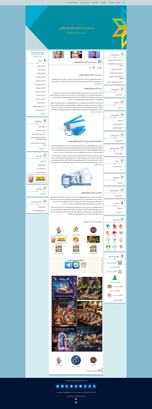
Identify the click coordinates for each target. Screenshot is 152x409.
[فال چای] (89, 339)
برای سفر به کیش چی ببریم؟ (38, 134)
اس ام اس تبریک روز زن (116, 69)
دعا (121, 170)
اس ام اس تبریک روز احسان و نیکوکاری (116, 77)
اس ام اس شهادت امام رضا (116, 73)
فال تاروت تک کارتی (40, 77)
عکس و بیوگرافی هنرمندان (39, 210)
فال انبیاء (120, 107)
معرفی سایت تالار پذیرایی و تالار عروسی (38, 144)
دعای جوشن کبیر (118, 166)
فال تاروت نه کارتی (40, 95)
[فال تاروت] (89, 289)
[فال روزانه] (64, 289)
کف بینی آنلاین (119, 140)
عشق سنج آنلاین (118, 195)
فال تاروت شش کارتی (40, 91)
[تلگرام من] (89, 386)
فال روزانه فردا (41, 206)
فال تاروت (110, 2)
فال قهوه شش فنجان (117, 127)
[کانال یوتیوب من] (62, 386)
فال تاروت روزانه (41, 66)
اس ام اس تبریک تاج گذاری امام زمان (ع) (116, 64)
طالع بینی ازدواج (118, 153)
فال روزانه (103, 2)
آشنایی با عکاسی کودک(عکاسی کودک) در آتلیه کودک (38, 138)
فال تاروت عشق (41, 102)
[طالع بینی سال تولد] (115, 279)
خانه (124, 2)
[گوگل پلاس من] (67, 386)
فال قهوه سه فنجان (117, 124)
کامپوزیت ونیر (42, 126)
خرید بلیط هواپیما (98, 83)
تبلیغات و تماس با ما (72, 2)
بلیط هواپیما (70, 99)
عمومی (91, 371)
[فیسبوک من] (85, 386)
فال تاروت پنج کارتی (40, 88)
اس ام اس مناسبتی (84, 2)
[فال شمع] (64, 314)
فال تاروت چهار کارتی (40, 84)
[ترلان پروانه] (76, 55)
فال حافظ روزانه (41, 165)
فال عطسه (42, 194)
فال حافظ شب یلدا (41, 168)
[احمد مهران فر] (94, 55)
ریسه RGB (119, 208)
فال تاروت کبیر (41, 69)
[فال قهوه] (89, 314)
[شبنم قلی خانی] (58, 55)
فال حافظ (118, 2)
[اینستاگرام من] (80, 386)
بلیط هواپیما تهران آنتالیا (68, 203)
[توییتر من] (71, 386)
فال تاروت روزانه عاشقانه (39, 106)
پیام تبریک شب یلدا (40, 172)
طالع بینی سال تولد (118, 300)
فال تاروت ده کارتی (40, 99)
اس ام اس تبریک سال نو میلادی (115, 60)
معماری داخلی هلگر (40, 130)
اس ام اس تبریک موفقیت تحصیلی (114, 82)
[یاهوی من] (94, 386)
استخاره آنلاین (95, 2)
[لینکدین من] (57, 386)
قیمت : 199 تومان (37, 54)
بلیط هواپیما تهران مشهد (59, 152)
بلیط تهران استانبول (95, 111)
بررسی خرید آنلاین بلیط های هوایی (76, 27)
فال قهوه (120, 120)
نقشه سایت (69, 396)
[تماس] (76, 386)
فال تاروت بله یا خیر (40, 110)
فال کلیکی (120, 183)
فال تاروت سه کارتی (40, 80)
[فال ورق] (64, 339)
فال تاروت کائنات (41, 73)
